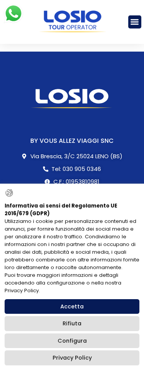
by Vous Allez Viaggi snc (72, 140)
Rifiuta (72, 323)
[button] (135, 22)
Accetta (72, 306)
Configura (72, 341)
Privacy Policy (72, 358)
